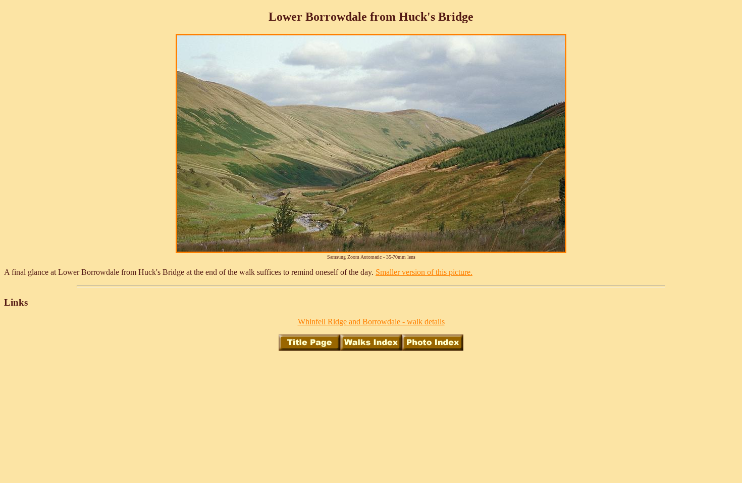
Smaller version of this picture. (424, 272)
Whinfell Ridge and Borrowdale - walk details (371, 321)
